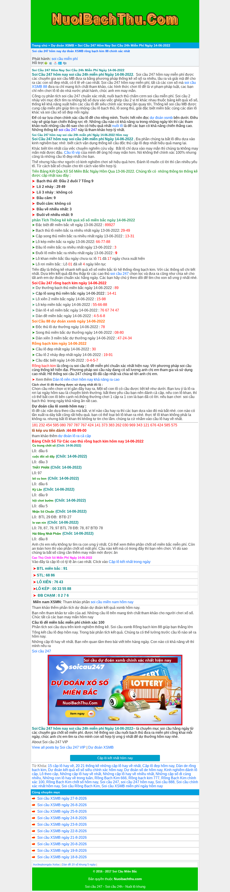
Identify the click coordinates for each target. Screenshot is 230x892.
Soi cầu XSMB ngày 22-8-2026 (62, 831)
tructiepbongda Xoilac (46, 864)
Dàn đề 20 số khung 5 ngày (79, 864)
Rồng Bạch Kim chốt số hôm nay (72, 782)
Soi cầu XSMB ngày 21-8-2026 (62, 837)
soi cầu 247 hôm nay (137, 782)
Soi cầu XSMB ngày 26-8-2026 (62, 805)
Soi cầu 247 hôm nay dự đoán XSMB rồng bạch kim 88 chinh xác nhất (81, 51)
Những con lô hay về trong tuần (68, 778)
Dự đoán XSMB (62, 45)
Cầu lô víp (72, 152)
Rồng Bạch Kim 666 (111, 778)
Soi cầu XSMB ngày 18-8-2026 (62, 857)
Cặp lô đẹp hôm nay (158, 766)
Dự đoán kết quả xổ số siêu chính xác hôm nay (85, 770)
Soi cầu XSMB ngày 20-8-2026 (62, 844)
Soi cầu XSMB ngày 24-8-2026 (62, 818)
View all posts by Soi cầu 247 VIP (59, 747)
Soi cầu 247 (109, 782)
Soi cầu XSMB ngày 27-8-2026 (62, 798)
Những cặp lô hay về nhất (80, 774)
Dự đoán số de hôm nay (143, 770)
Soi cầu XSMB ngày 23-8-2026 (62, 824)
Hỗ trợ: (38, 63)
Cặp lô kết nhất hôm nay (115, 758)
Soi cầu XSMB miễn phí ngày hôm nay (132, 786)
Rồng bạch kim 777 (143, 778)
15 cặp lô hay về (61, 766)
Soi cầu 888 (165, 782)
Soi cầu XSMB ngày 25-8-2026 (62, 811)
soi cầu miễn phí (65, 59)
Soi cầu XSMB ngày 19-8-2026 (62, 850)
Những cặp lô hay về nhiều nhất (128, 774)
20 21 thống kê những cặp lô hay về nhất (108, 766)
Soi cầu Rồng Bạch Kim (81, 786)
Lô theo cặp (49, 774)
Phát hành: (41, 59)
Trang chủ (39, 45)
